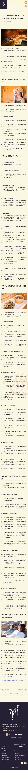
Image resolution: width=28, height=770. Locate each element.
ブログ (8, 21)
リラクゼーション (7, 757)
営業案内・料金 (4, 746)
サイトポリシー (18, 759)
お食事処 (5, 755)
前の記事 (7, 689)
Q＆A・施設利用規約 (20, 755)
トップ (2, 744)
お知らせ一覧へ (14, 693)
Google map (4, 728)
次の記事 (20, 689)
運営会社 (17, 757)
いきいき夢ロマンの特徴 (19, 744)
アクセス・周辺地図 (18, 746)
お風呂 (4, 753)
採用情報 (17, 753)
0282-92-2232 (19, 737)
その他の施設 (6, 759)
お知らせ (3, 748)
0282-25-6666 (15, 734)
